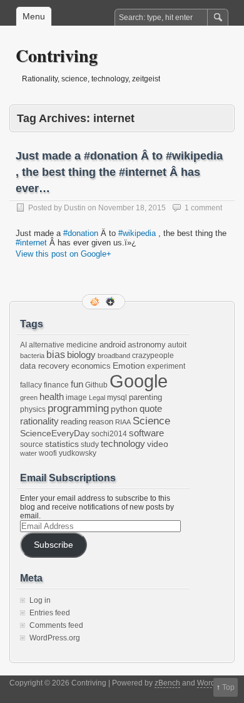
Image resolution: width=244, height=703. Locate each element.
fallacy (31, 385)
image (76, 397)
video (157, 444)
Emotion (129, 366)
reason (101, 421)
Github (96, 385)
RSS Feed (95, 301)
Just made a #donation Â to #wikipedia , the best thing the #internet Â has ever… (119, 172)
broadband (114, 355)
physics (33, 409)
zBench (167, 683)
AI (23, 345)
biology (81, 355)
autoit (177, 345)
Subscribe (53, 545)
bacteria (32, 355)
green (29, 397)
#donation (80, 233)
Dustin (75, 207)
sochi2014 (109, 433)
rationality (39, 421)
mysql (117, 397)
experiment (166, 366)
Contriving (57, 55)
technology (123, 443)
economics (91, 366)
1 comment (203, 207)
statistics (62, 444)
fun (77, 384)
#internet (31, 242)
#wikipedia (137, 233)
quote (151, 409)
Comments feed (56, 625)
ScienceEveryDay (54, 433)
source (31, 444)
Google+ (111, 301)
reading (74, 421)
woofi (48, 453)
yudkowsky (77, 453)
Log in (40, 600)
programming (78, 408)
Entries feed (49, 612)
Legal (97, 397)
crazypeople (153, 355)
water (28, 453)
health (51, 397)
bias (55, 354)
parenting (145, 397)
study (90, 444)
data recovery (44, 366)
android (112, 344)
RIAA (123, 422)
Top (228, 687)
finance (56, 385)
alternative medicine (63, 345)
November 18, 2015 (132, 207)
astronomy (147, 344)
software (146, 433)
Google (138, 381)
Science (151, 421)
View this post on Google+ (63, 254)
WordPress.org (54, 638)
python (124, 409)
